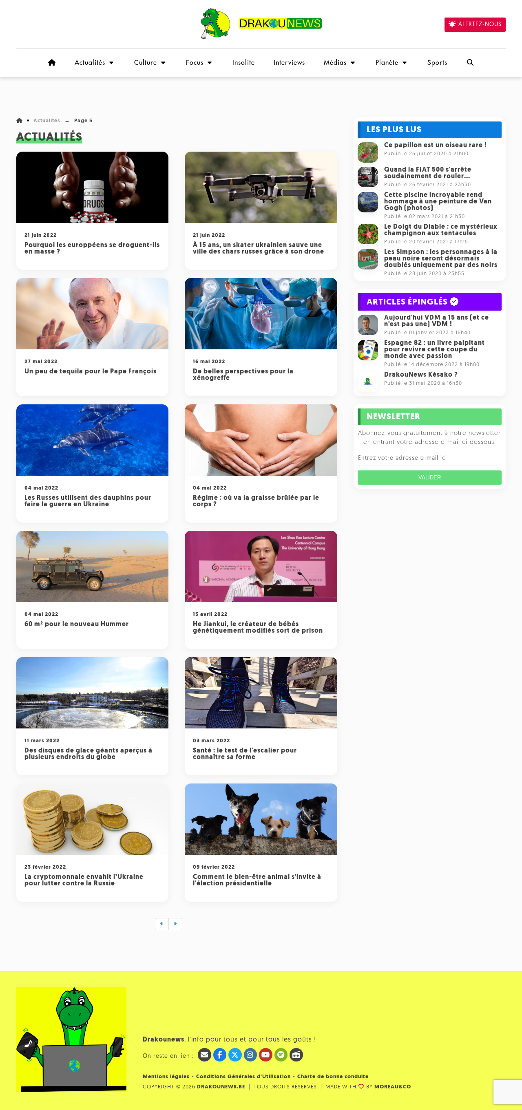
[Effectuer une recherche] (470, 62)
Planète (387, 63)
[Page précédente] (162, 924)
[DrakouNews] (261, 37)
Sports (437, 63)
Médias (335, 63)
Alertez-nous (480, 25)
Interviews (289, 63)
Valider (429, 477)
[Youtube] (265, 1054)
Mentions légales (166, 1076)
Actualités (90, 63)
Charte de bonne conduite (333, 1076)
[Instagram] (250, 1054)
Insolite (243, 63)
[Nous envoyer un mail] (204, 1054)
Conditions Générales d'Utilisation (243, 1076)
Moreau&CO (392, 1087)
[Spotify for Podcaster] (281, 1054)
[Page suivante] (175, 924)
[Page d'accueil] (52, 62)
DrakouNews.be (221, 1087)
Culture (145, 63)
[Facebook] (220, 1054)
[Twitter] (235, 1054)
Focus (194, 63)
